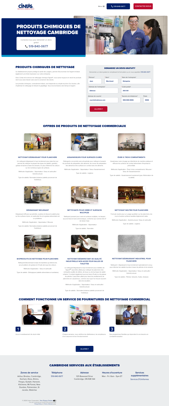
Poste (145, 96)
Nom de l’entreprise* (129, 77)
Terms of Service (48, 404)
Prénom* (92, 77)
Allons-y (98, 109)
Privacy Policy (38, 404)
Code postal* (126, 87)
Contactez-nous (143, 6)
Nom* (107, 77)
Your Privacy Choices (46, 400)
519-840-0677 (38, 46)
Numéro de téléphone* (130, 96)
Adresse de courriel (94, 96)
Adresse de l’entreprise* (97, 87)
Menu (101, 6)
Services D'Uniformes (139, 379)
